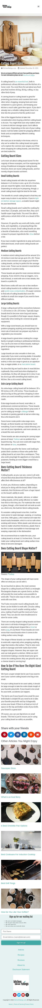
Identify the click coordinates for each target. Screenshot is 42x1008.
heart (33, 627)
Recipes (21, 955)
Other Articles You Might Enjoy (19, 741)
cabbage (24, 411)
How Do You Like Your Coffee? (15, 912)
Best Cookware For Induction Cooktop (18, 854)
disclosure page (28, 75)
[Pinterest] (15, 995)
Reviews (21, 960)
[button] (38, 6)
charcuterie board (28, 364)
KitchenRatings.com (20, 1000)
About (10, 1004)
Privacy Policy (29, 1004)
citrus (31, 234)
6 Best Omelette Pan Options (14, 826)
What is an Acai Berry (10, 797)
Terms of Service (19, 1004)
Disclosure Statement (21, 969)
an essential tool (21, 82)
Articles (21, 950)
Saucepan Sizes (8, 768)
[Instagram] (27, 995)
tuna (14, 445)
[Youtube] (23, 995)
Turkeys (17, 439)
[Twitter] (19, 995)
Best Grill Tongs (8, 883)
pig (8, 630)
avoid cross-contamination (15, 291)
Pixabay (11, 574)
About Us (21, 965)
